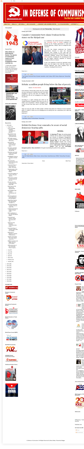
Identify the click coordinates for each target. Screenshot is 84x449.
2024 (8, 265)
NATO (54, 76)
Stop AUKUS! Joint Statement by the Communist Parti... (12, 135)
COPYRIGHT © (74, 24)
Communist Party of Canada (34, 76)
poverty (29, 118)
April (9, 255)
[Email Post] (25, 74)
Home (43, 160)
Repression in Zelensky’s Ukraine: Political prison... (12, 233)
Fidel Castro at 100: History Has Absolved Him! (12, 187)
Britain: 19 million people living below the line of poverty (46, 84)
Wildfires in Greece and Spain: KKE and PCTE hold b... (13, 242)
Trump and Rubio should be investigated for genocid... (11, 130)
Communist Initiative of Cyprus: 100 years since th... (13, 174)
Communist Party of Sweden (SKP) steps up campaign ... (13, 229)
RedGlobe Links (78, 424)
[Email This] (27, 74)
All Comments (80, 432)
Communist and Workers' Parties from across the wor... (12, 219)
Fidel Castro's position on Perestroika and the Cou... (12, 179)
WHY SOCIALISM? (31, 24)
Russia (57, 76)
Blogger (63, 440)
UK (22, 77)
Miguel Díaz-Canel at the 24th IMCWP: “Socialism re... (12, 201)
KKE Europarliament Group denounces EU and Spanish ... (12, 197)
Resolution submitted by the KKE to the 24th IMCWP (12, 149)
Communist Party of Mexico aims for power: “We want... (12, 166)
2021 (8, 271)
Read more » (24, 71)
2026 (8, 125)
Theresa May (67, 76)
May (9, 253)
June (9, 251)
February (10, 259)
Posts (78, 430)
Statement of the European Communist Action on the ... (12, 224)
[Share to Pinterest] (32, 74)
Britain (26, 118)
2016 (8, 281)
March (9, 257)
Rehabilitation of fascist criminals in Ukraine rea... (13, 157)
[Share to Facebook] (31, 74)
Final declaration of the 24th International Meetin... (12, 170)
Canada (26, 76)
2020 (8, 273)
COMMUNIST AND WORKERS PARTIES (46, 24)
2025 (8, 263)
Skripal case (61, 76)
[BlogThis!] (28, 74)
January (10, 261)
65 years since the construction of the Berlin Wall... (12, 183)
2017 (8, 279)
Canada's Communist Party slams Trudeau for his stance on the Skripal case (43, 36)
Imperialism (43, 76)
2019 (8, 275)
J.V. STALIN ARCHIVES (63, 24)
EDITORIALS (22, 24)
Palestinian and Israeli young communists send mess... (12, 153)
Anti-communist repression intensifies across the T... (13, 162)
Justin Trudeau (49, 76)
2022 (8, 269)
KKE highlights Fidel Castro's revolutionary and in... (12, 192)
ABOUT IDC (7, 24)
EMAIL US (14, 24)
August (9, 126)
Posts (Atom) (30, 163)
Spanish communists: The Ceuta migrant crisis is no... (12, 238)
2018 (8, 277)
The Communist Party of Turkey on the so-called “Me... (12, 205)
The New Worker (34, 118)
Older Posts (68, 160)
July (9, 250)
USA (25, 77)
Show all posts (56, 29)
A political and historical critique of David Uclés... (13, 210)
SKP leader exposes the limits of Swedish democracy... (13, 139)
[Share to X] (30, 74)
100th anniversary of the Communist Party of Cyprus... (12, 246)
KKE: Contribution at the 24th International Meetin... (13, 214)
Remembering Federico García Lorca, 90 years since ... (12, 144)
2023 (8, 267)
